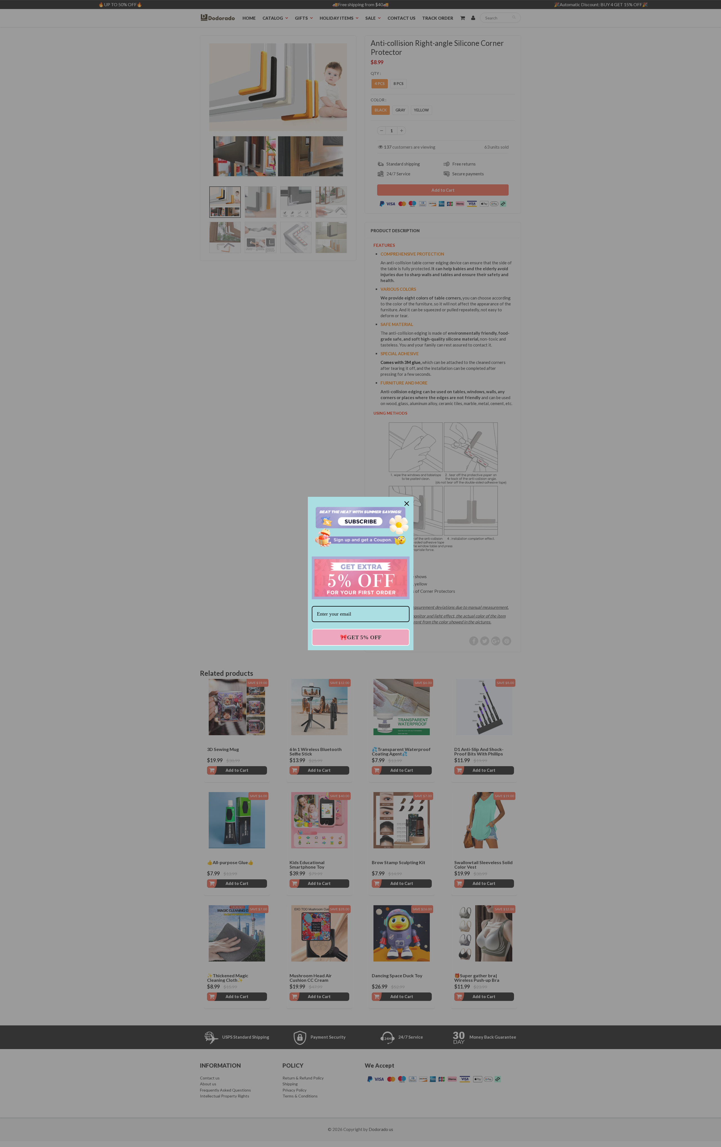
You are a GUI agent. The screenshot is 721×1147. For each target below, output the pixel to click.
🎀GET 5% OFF (360, 637)
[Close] (406, 503)
